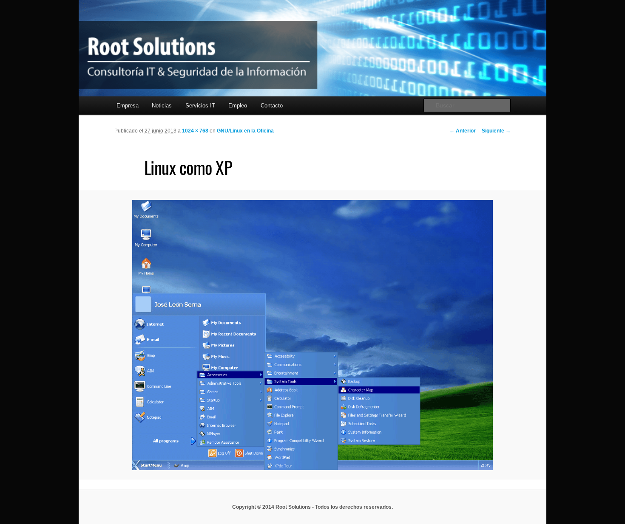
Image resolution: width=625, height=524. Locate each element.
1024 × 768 (195, 131)
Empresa (127, 105)
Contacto (272, 105)
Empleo (237, 105)
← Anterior (462, 131)
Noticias (162, 105)
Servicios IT (200, 105)
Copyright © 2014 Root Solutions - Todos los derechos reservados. (312, 507)
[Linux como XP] (312, 335)
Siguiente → (496, 131)
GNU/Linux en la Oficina (245, 131)
